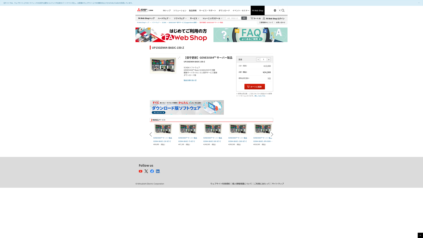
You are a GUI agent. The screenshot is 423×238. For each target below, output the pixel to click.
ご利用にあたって (262, 183)
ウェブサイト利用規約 (220, 183)
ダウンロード (224, 10)
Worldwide (275, 10)
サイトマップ (278, 183)
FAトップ (167, 10)
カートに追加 (256, 87)
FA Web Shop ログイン (275, 18)
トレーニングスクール (211, 18)
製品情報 (193, 10)
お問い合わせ (280, 22)
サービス (193, 18)
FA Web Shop (257, 10)
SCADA (164, 22)
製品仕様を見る (189, 80)
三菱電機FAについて (266, 22)
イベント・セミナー (241, 10)
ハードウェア (163, 18)
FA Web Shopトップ (146, 18)
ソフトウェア (179, 18)
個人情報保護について (242, 183)
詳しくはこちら (260, 96)
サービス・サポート (207, 10)
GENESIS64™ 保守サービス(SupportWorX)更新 (183, 22)
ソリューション (179, 10)
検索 (244, 18)
